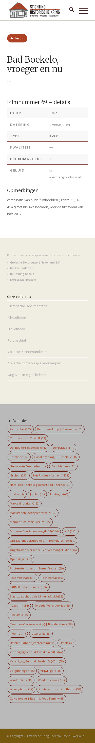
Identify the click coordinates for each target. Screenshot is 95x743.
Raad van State (22, 578)
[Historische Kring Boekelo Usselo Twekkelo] (39, 10)
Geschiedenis (63, 466)
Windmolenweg (51, 680)
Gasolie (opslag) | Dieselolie (55, 457)
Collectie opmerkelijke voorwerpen (34, 363)
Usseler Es (40, 633)
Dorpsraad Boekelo (23, 279)
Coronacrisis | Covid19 (28, 438)
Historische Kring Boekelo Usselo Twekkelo (55, 736)
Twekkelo (19, 615)
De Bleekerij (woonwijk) (28, 447)
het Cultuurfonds (21, 268)
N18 (70, 531)
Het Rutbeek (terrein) (51, 475)
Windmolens (21, 680)
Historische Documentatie (27, 306)
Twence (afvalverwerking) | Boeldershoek (41, 624)
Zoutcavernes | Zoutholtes (60, 689)
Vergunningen (22, 671)
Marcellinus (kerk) (24, 503)
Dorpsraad (63, 447)
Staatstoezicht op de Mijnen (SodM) (36, 596)
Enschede (19, 457)
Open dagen (21, 559)
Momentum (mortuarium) (30, 522)
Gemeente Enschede (28, 466)
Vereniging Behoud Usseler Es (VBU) (37, 661)
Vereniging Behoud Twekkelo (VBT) (36, 652)
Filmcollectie (17, 317)
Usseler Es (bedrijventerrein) (32, 643)
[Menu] (81, 10)
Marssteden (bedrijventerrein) (33, 513)
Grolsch (18, 475)
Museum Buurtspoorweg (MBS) (34, 531)
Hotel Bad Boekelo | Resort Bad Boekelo (40, 485)
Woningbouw (21, 689)
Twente (18, 633)
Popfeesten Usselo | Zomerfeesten (37, 568)
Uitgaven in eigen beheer (27, 374)
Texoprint (19, 605)
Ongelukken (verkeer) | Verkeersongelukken (43, 550)
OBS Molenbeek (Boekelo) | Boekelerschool (42, 540)
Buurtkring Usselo (22, 274)
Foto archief (17, 340)
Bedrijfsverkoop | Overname (59, 429)
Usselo (67, 643)
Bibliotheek (16, 329)
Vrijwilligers (50, 671)
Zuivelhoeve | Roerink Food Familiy (37, 698)
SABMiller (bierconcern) (28, 587)
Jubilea (17, 494)
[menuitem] (69, 10)
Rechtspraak (52, 578)
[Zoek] (69, 10)
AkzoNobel (20, 429)
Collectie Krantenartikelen (28, 351)
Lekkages (59, 494)
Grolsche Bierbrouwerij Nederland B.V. (35, 262)
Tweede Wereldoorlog (52, 605)
